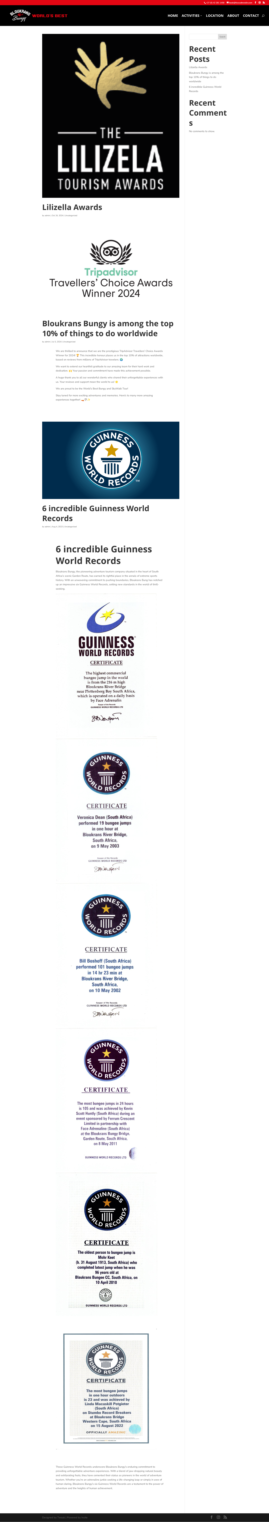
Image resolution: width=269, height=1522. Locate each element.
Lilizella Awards (72, 207)
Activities (190, 16)
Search (222, 36)
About (233, 16)
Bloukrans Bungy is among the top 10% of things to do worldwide (108, 328)
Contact (251, 16)
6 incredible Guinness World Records (95, 513)
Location (215, 16)
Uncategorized (71, 215)
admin (47, 215)
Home (173, 16)
